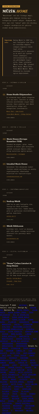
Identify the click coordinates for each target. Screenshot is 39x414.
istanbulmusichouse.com (14, 176)
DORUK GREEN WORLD (20, 317)
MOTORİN (15, 398)
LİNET (14, 365)
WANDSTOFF (6, 324)
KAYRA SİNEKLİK (15, 331)
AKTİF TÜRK (15, 353)
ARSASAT (5, 398)
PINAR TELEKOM (18, 319)
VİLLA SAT (6, 386)
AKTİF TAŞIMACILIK (10, 374)
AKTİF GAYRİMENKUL (25, 401)
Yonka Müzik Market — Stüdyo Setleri (19, 114)
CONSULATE (18, 386)
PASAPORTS (6, 389)
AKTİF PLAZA (16, 384)
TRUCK (14, 393)
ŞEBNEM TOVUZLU (15, 367)
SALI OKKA (6, 355)
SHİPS (28, 386)
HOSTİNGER (6, 413)
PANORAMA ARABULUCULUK (12, 329)
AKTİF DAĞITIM (17, 370)
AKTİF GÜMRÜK (24, 377)
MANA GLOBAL (16, 334)
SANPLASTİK (24, 336)
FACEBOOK (6, 405)
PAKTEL (17, 324)
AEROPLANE (26, 389)
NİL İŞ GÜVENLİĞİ (21, 315)
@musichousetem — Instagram (16, 154)
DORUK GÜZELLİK (9, 336)
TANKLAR (14, 396)
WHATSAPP (19, 410)
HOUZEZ (5, 384)
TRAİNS (15, 391)
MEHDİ (13, 379)
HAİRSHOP (13, 358)
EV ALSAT (25, 391)
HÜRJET (33, 362)
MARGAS (35, 322)
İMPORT (5, 379)
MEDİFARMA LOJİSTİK (22, 326)
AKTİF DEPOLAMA (29, 374)
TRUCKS (23, 393)
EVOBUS (32, 393)
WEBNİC (12, 362)
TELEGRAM (17, 408)
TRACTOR (5, 393)
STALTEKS (6, 326)
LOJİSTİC (23, 379)
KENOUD (12, 372)
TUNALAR (5, 317)
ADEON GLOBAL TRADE (17, 312)
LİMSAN (28, 334)
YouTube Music (17, 278)
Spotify (9, 278)
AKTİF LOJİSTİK (25, 372)
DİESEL (11, 401)
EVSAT (16, 389)
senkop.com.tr (11, 216)
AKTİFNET (23, 305)
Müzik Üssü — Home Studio (15, 111)
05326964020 (21, 343)
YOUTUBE (27, 408)
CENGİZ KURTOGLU (22, 403)
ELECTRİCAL (7, 403)
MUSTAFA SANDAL (17, 382)
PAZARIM (9, 350)
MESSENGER (17, 405)
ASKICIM (5, 319)
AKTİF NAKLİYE (8, 377)
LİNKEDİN (6, 408)
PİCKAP (5, 396)
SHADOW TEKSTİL (23, 338)
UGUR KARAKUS (29, 353)
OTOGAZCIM (27, 324)
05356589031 (21, 346)
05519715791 (7, 346)
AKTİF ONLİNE (31, 384)
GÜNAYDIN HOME (31, 331)
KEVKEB (5, 334)
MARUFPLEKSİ (7, 338)
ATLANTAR (12, 322)
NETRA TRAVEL (23, 310)
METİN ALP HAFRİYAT (20, 341)
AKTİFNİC (24, 365)
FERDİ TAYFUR (20, 355)
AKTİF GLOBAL (21, 360)
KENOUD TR (22, 362)
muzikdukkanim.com (12, 238)
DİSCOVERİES (26, 396)
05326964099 (7, 343)
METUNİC (29, 410)
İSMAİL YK (20, 350)
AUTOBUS (5, 391)
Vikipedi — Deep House (14, 281)
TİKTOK (5, 410)
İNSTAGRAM (29, 405)
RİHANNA (5, 365)
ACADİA (28, 367)
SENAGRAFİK (24, 322)
